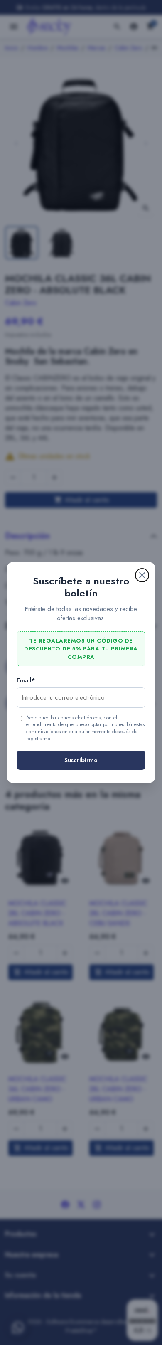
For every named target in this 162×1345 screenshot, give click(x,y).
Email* (26, 680)
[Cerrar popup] (142, 575)
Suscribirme (81, 760)
